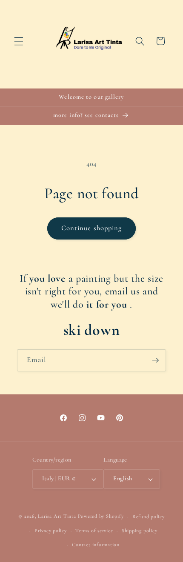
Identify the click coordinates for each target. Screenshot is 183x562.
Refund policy (148, 516)
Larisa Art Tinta (57, 516)
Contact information (96, 545)
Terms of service (94, 530)
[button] (19, 41)
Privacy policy (50, 530)
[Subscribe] (155, 360)
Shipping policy (139, 530)
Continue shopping (91, 228)
